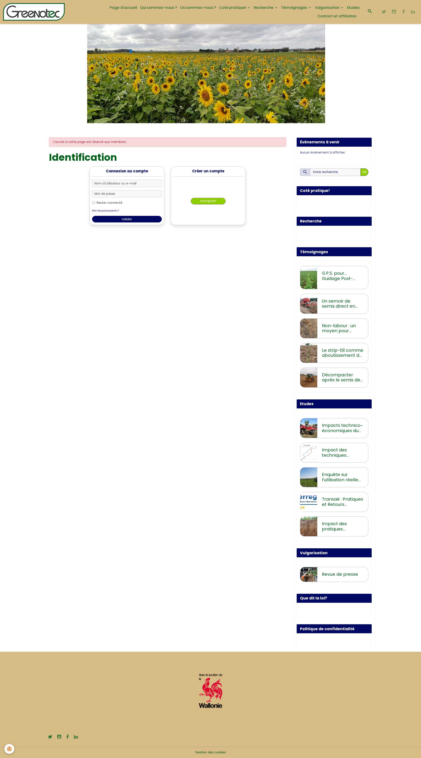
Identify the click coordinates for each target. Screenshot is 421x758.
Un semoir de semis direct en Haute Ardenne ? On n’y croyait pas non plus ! (341, 304)
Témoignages (294, 7)
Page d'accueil (123, 7)
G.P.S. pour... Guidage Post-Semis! (337, 276)
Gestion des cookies (210, 752)
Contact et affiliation (337, 16)
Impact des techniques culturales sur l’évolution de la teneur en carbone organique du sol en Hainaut (342, 453)
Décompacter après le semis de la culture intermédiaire (341, 377)
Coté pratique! (233, 7)
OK (364, 172)
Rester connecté (109, 202)
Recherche (264, 7)
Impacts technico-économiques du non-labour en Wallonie (342, 428)
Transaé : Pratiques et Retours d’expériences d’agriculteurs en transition (342, 502)
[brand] (34, 12)
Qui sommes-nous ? (158, 7)
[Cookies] (9, 749)
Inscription (208, 201)
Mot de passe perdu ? (105, 210)
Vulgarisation (327, 7)
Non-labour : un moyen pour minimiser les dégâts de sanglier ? (342, 328)
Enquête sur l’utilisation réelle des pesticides (340, 477)
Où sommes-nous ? (198, 7)
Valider (127, 219)
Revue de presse (340, 574)
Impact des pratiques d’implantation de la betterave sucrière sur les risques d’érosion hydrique (341, 526)
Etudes (353, 7)
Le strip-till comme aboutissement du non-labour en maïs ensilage (342, 353)
